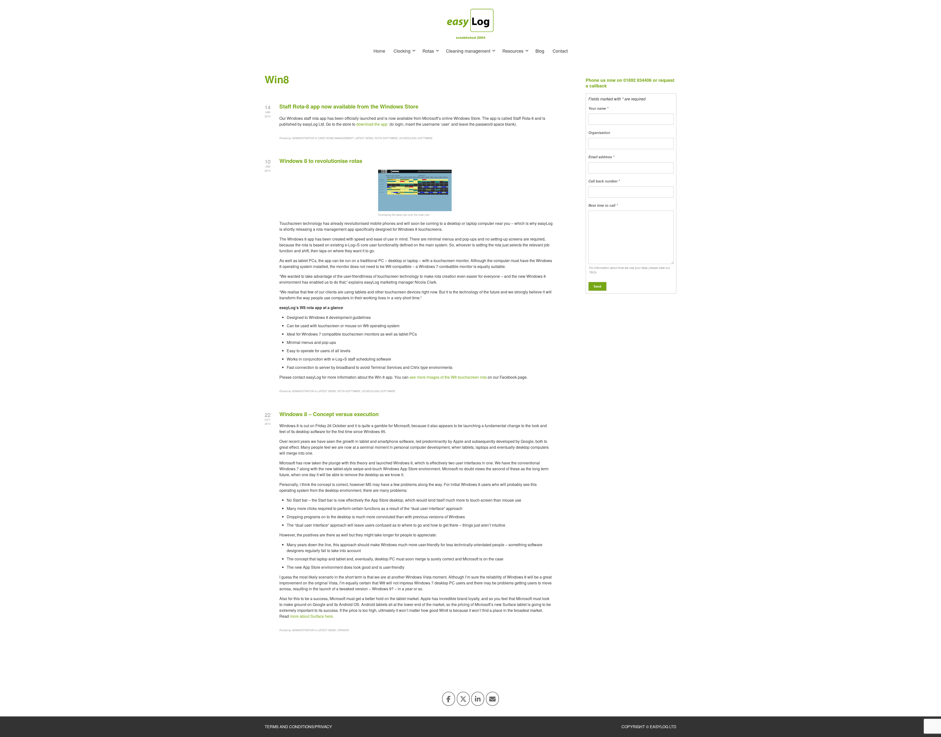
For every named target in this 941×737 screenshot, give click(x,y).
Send (597, 286)
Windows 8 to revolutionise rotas (320, 161)
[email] (492, 699)
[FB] (448, 699)
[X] (463, 699)
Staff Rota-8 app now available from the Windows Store (348, 106)
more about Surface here (311, 616)
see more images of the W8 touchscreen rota (448, 377)
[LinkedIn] (477, 699)
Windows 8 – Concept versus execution (329, 414)
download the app (371, 124)
